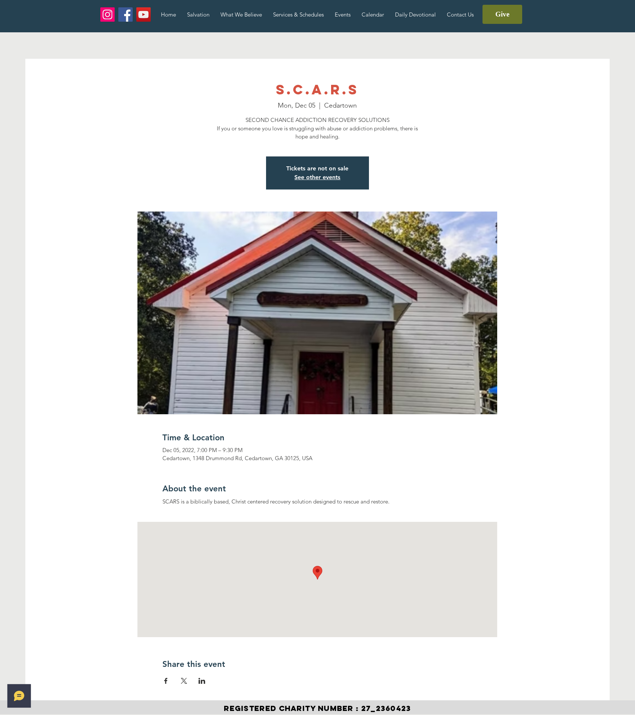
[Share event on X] (183, 681)
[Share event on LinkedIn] (201, 681)
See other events (317, 177)
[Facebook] (125, 14)
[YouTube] (143, 14)
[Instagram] (107, 14)
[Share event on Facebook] (165, 681)
